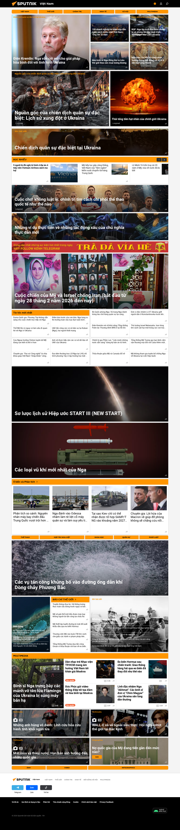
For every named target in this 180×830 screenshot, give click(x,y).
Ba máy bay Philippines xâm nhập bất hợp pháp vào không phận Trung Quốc (29, 631)
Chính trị (68, 780)
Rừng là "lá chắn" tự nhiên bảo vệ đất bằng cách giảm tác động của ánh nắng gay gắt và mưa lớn (121, 640)
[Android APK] (160, 810)
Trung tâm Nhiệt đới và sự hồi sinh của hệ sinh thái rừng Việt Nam (116, 646)
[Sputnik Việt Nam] (25, 7)
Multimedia (18, 712)
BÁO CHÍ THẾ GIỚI (63, 599)
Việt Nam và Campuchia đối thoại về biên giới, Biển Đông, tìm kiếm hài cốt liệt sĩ (30, 638)
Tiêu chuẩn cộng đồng (61, 802)
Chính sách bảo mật (89, 802)
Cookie (75, 802)
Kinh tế (78, 780)
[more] (87, 67)
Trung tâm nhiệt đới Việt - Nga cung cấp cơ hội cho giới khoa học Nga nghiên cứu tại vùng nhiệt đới (122, 629)
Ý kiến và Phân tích (24, 482)
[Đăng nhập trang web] (161, 3)
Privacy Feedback (106, 802)
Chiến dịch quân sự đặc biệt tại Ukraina (29, 17)
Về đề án (15, 802)
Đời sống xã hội (91, 780)
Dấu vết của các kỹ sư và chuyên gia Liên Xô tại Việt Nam (113, 634)
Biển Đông (18, 626)
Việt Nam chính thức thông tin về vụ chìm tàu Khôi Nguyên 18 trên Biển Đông (30, 645)
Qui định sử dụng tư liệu (31, 802)
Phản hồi (46, 802)
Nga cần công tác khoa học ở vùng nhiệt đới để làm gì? (112, 623)
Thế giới (58, 780)
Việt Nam (48, 780)
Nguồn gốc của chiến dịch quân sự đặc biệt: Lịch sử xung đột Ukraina (50, 74)
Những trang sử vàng (104, 619)
